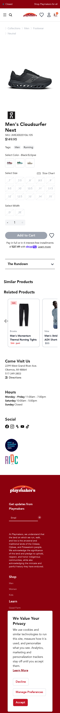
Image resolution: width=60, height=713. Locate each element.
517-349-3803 (13, 373)
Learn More (20, 670)
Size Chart (48, 173)
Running (28, 147)
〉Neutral (10, 33)
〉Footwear (37, 28)
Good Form (15, 607)
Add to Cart (26, 235)
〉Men (25, 28)
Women (13, 589)
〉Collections (12, 28)
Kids (11, 594)
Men (17, 147)
